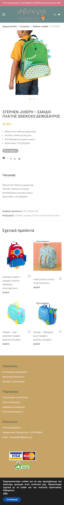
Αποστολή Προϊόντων (13, 377)
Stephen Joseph (40, 26)
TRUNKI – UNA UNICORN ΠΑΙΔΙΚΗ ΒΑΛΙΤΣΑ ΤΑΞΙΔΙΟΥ (11, 336)
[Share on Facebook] (10, 158)
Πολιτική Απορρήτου (12, 411)
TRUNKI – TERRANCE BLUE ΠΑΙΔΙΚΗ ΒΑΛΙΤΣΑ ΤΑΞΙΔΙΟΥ (43, 336)
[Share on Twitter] (15, 158)
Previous (3, 62)
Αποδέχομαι (12, 499)
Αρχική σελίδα (9, 26)
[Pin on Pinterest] (19, 158)
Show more (6, 296)
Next (61, 62)
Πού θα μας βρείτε (11, 427)
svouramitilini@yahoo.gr (20, 437)
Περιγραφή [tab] (8, 175)
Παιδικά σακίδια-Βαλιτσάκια (46, 215)
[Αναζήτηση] (56, 15)
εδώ (5, 493)
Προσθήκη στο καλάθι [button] (12, 292)
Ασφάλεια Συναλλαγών (13, 407)
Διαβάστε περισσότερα (44, 287)
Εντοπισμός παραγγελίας (14, 372)
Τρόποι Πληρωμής (11, 402)
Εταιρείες (25, 26)
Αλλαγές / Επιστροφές (13, 381)
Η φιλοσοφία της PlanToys (15, 397)
